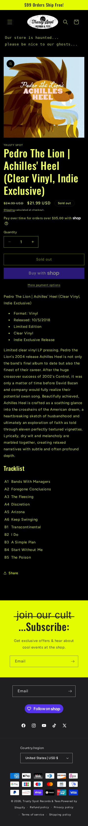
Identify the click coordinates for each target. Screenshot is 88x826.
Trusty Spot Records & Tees (41, 801)
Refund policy (39, 807)
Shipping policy (60, 814)
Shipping (9, 209)
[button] (9, 22)
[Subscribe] (72, 661)
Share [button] (13, 573)
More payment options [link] (44, 285)
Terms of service (33, 814)
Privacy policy (64, 807)
